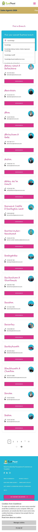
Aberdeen (10, 90)
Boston (7, 415)
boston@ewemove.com (13, 421)
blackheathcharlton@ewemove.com (16, 377)
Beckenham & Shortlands (12, 279)
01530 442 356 (10, 188)
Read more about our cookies (11, 517)
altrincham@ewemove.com (14, 143)
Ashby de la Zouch (11, 182)
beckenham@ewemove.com (14, 286)
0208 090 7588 (10, 285)
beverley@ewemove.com (13, 331)
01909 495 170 (10, 164)
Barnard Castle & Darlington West (14, 207)
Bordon (8, 393)
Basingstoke (10, 255)
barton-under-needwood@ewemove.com (18, 240)
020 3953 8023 (10, 73)
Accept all (19, 528)
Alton (7, 112)
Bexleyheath (11, 346)
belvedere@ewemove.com (14, 75)
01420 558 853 (10, 117)
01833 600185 (10, 213)
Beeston (8, 302)
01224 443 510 (10, 95)
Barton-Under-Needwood (12, 232)
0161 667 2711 (10, 142)
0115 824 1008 (10, 307)
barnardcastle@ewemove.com (15, 215)
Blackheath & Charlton (12, 370)
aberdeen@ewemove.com (14, 97)
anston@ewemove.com (13, 165)
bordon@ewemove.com (13, 399)
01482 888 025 (10, 329)
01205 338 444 (10, 420)
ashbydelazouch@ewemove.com (16, 190)
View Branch (19, 81)
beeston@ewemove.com (13, 309)
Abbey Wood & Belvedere (12, 67)
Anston (7, 159)
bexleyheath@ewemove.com (15, 353)
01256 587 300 (10, 260)
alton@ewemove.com (13, 119)
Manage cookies (19, 522)
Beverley (9, 324)
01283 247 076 (10, 238)
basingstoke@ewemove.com (15, 262)
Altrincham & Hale (11, 136)
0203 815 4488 (10, 375)
